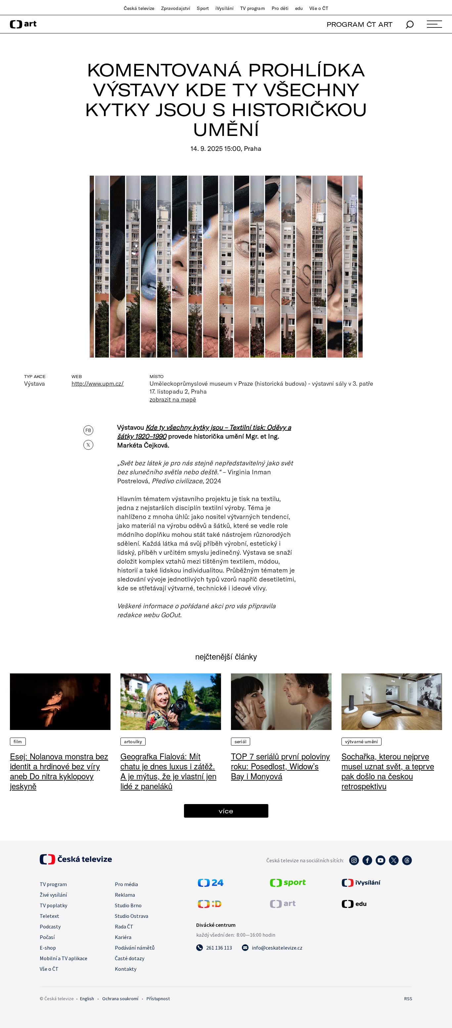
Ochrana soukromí (120, 999)
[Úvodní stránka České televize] (76, 862)
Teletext (49, 916)
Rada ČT (124, 926)
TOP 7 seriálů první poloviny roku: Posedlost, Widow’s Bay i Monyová (280, 766)
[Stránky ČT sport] (288, 884)
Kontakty (125, 968)
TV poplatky (53, 905)
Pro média (126, 884)
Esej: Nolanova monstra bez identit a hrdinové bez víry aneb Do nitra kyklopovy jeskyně (59, 771)
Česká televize (139, 8)
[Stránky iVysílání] (376, 883)
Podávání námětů (135, 947)
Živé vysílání (53, 894)
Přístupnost (158, 999)
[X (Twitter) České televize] (393, 863)
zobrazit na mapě (173, 399)
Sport (203, 8)
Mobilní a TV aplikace (63, 958)
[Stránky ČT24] (210, 884)
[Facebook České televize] (367, 863)
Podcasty (50, 926)
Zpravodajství (176, 8)
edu (299, 8)
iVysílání (224, 8)
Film (18, 742)
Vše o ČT (318, 8)
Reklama (125, 894)
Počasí (47, 937)
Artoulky (133, 742)
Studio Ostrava (131, 916)
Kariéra (123, 937)
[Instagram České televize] (354, 863)
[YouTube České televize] (380, 863)
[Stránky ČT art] (282, 906)
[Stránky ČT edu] (376, 904)
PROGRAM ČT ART (359, 24)
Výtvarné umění (361, 742)
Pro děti (280, 8)
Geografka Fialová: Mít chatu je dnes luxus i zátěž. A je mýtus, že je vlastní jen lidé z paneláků (168, 771)
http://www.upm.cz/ (97, 383)
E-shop (48, 947)
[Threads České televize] (407, 863)
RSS (408, 999)
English (87, 999)
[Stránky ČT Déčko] (209, 906)
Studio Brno (128, 905)
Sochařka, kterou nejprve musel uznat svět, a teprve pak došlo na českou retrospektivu (387, 771)
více (226, 811)
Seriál (241, 742)
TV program (252, 8)
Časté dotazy (129, 958)
